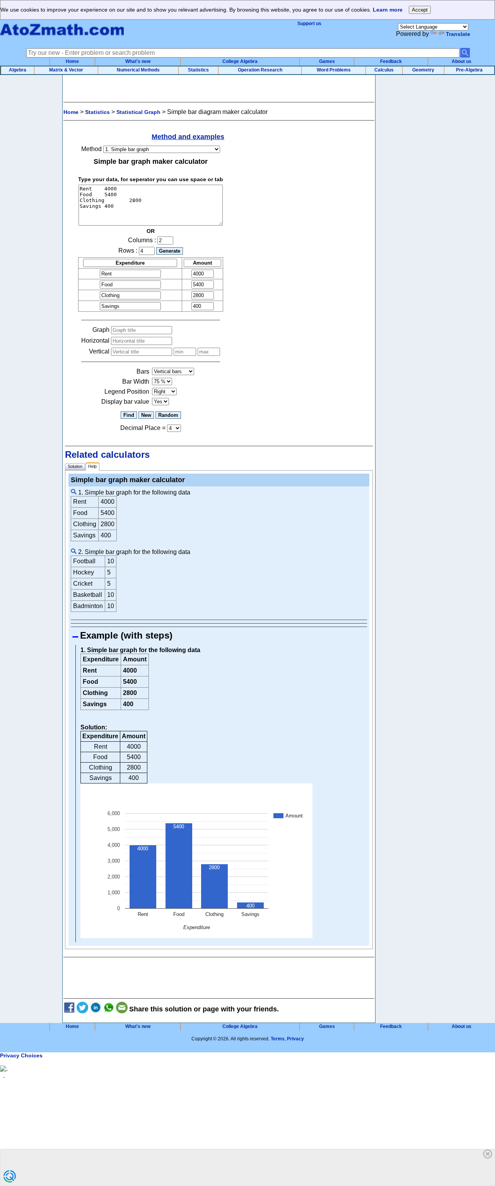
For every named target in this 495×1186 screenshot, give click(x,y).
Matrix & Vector (66, 70)
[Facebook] (69, 1009)
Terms (278, 1039)
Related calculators (107, 454)
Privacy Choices (21, 1055)
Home (72, 61)
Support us (309, 23)
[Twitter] (82, 1009)
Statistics (198, 70)
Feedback (391, 61)
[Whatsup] (108, 1009)
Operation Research (260, 70)
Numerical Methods (138, 70)
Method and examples (188, 137)
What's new (137, 61)
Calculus (384, 70)
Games (327, 61)
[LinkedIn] (95, 1009)
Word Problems (334, 70)
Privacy (295, 1039)
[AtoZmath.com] (62, 38)
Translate (458, 34)
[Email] (122, 1009)
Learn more (388, 10)
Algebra (17, 70)
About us (461, 61)
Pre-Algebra (469, 70)
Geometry (423, 70)
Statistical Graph (138, 112)
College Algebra (240, 61)
